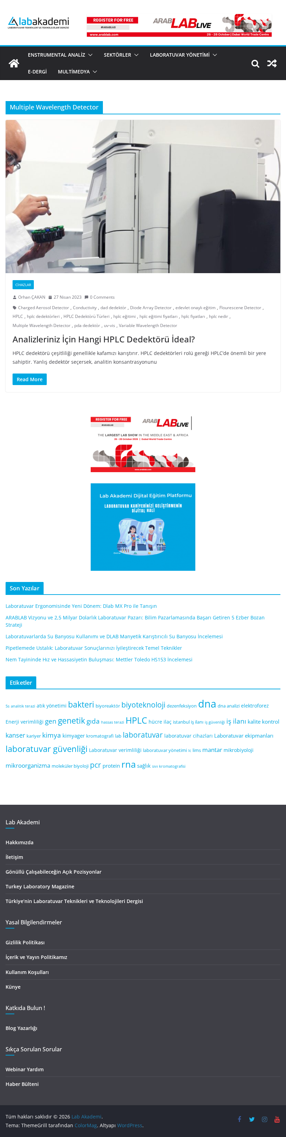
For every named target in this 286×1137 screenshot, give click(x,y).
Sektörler (117, 54)
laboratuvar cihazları (188, 735)
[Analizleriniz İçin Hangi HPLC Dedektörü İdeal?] (143, 196)
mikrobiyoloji (239, 750)
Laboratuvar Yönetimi (180, 54)
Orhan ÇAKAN (31, 297)
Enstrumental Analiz (56, 54)
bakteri (81, 704)
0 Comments (102, 297)
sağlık (144, 765)
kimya (51, 735)
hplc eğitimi (124, 316)
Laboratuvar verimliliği (115, 750)
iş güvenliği (215, 722)
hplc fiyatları (193, 316)
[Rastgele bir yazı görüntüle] (272, 63)
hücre (155, 721)
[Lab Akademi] (14, 63)
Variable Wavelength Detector (148, 325)
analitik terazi (23, 706)
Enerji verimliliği (25, 721)
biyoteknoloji (143, 705)
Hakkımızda (19, 842)
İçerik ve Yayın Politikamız (36, 957)
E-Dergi (37, 71)
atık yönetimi (52, 705)
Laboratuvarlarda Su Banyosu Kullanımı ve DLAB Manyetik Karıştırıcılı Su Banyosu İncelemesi (114, 636)
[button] (89, 55)
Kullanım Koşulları (27, 972)
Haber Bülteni (22, 1084)
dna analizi (229, 706)
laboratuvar (143, 735)
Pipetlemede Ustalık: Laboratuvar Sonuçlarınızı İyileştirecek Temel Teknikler (94, 648)
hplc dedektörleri (43, 316)
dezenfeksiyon (182, 706)
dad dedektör (113, 308)
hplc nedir (218, 316)
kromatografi (100, 736)
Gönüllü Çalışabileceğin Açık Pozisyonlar (53, 871)
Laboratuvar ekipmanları (243, 735)
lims (197, 750)
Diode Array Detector (151, 308)
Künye (13, 986)
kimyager (73, 735)
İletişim (14, 857)
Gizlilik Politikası (25, 942)
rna (128, 764)
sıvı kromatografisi (169, 766)
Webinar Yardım (25, 1069)
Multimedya (74, 71)
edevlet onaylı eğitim (195, 308)
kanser (15, 735)
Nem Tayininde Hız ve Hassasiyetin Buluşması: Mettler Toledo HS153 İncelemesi (99, 659)
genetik (71, 720)
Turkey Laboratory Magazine (40, 886)
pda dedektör (87, 325)
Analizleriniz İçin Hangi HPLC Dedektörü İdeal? (104, 339)
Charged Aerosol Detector (43, 308)
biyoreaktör (108, 706)
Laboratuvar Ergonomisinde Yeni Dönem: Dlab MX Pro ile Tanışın (81, 606)
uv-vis (109, 325)
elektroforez (255, 705)
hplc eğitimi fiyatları (159, 316)
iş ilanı (236, 721)
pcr (95, 765)
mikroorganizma (28, 765)
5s (7, 706)
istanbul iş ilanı (188, 722)
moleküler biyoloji (70, 766)
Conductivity (85, 308)
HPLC (18, 316)
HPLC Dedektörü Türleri (86, 316)
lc (189, 750)
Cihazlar (23, 284)
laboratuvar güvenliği (47, 748)
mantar (212, 750)
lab (118, 736)
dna (207, 704)
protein (111, 765)
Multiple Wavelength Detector (41, 325)
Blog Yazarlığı (21, 1028)
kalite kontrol (263, 721)
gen (51, 721)
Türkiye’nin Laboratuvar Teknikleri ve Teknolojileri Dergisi (74, 901)
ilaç (168, 721)
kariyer (34, 736)
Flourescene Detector (240, 308)
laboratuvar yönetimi (165, 750)
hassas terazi (112, 722)
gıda (93, 721)
